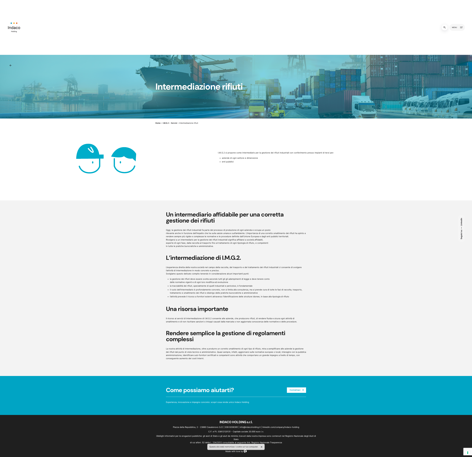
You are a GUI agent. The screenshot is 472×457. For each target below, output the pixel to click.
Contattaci (295, 390)
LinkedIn (461, 222)
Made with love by (234, 451)
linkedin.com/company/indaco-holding (280, 427)
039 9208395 (231, 427)
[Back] (10, 65)
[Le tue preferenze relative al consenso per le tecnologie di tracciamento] (467, 452)
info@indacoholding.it (250, 427)
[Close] (261, 446)
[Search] (445, 27)
